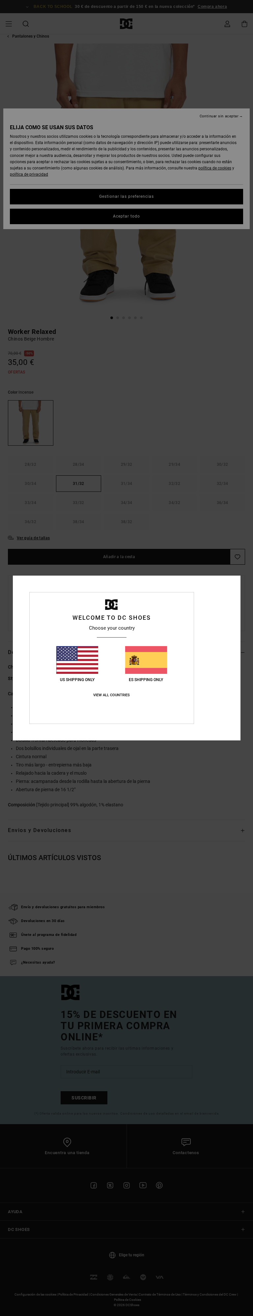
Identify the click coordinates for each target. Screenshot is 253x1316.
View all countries (111, 695)
